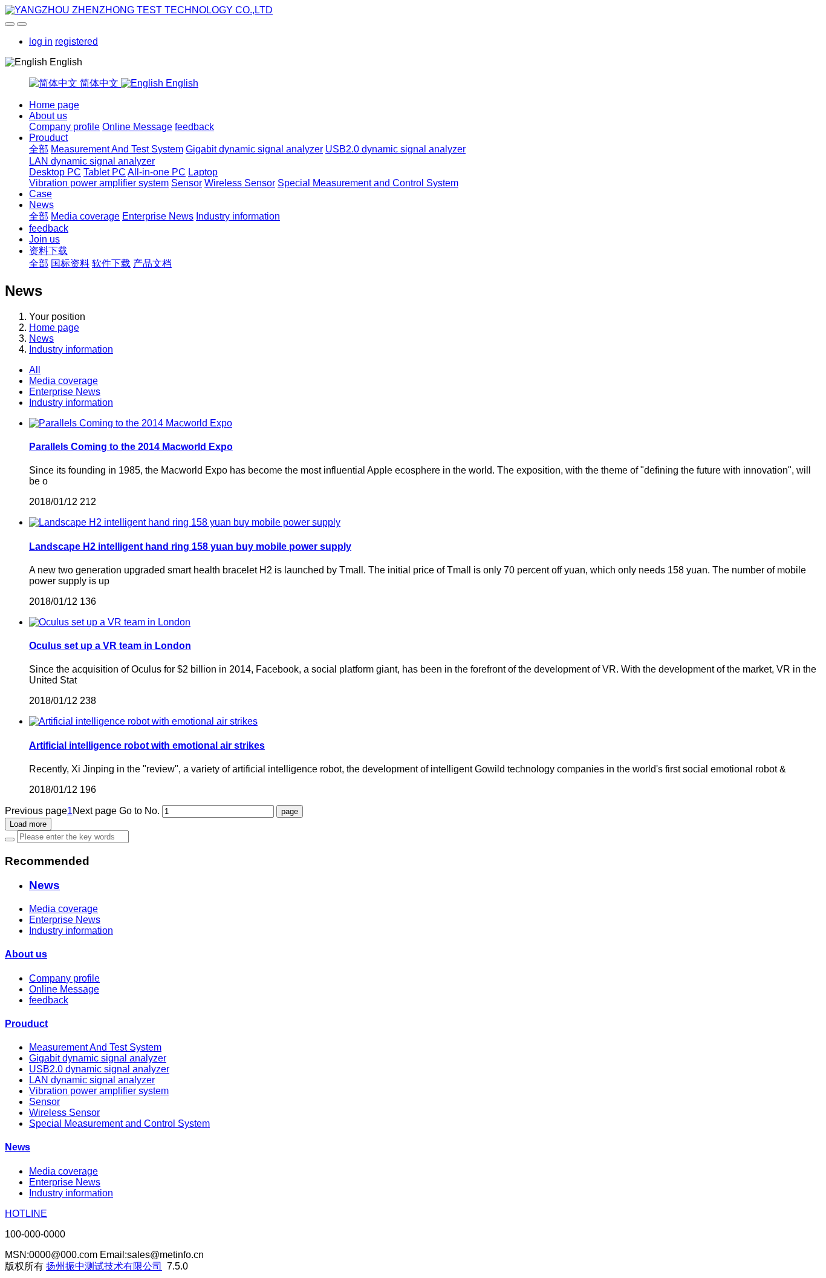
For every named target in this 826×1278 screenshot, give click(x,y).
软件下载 (111, 263)
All (35, 370)
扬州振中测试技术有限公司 (104, 1266)
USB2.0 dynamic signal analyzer (395, 149)
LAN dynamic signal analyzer (92, 161)
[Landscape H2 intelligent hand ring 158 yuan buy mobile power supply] (184, 522)
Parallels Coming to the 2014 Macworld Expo (131, 447)
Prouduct (48, 137)
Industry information (238, 216)
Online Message (137, 127)
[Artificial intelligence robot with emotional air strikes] (143, 721)
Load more (28, 824)
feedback (194, 127)
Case (40, 194)
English (180, 83)
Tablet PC (104, 172)
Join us (44, 239)
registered (76, 41)
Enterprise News (157, 216)
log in (41, 41)
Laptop (203, 172)
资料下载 (48, 251)
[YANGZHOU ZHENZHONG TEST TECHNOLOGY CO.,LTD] (413, 10)
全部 (38, 149)
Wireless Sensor (239, 183)
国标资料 (70, 263)
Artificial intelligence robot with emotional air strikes (147, 745)
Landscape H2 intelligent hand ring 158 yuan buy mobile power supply (190, 546)
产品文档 (152, 263)
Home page (54, 105)
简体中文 (99, 83)
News (41, 205)
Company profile (64, 127)
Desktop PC (55, 172)
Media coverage (85, 216)
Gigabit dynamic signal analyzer (254, 149)
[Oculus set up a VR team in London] (109, 622)
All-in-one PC (157, 172)
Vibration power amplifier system (99, 183)
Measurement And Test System (117, 149)
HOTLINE (26, 1213)
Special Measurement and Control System (368, 183)
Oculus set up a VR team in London (110, 646)
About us (48, 116)
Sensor (186, 183)
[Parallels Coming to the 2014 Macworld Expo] (130, 423)
